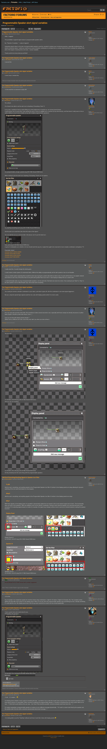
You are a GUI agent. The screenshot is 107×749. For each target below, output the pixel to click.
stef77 (90, 692)
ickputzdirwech (10, 25)
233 (92, 90)
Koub (90, 578)
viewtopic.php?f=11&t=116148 (13, 255)
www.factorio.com (8, 17)
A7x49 (90, 264)
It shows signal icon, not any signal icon (23, 675)
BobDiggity (4, 260)
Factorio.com (5, 2)
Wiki (20, 2)
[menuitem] (43, 14)
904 (92, 621)
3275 (93, 111)
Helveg (90, 31)
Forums (14, 2)
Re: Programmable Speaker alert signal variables (17, 58)
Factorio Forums (15, 15)
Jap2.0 (90, 71)
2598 (93, 76)
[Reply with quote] (85, 32)
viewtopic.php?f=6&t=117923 (12, 253)
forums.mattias (92, 477)
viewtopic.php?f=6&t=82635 (12, 257)
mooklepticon (92, 592)
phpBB (49, 736)
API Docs (35, 2)
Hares (90, 615)
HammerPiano (92, 85)
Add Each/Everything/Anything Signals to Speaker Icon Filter (20, 477)
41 (92, 270)
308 (92, 597)
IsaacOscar (91, 294)
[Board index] (15, 8)
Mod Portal (26, 2)
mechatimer (91, 713)
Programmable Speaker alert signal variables (25, 23)
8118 (93, 584)
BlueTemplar (91, 105)
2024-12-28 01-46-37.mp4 (9, 684)
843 (92, 300)
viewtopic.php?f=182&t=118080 (13, 252)
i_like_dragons (92, 57)
